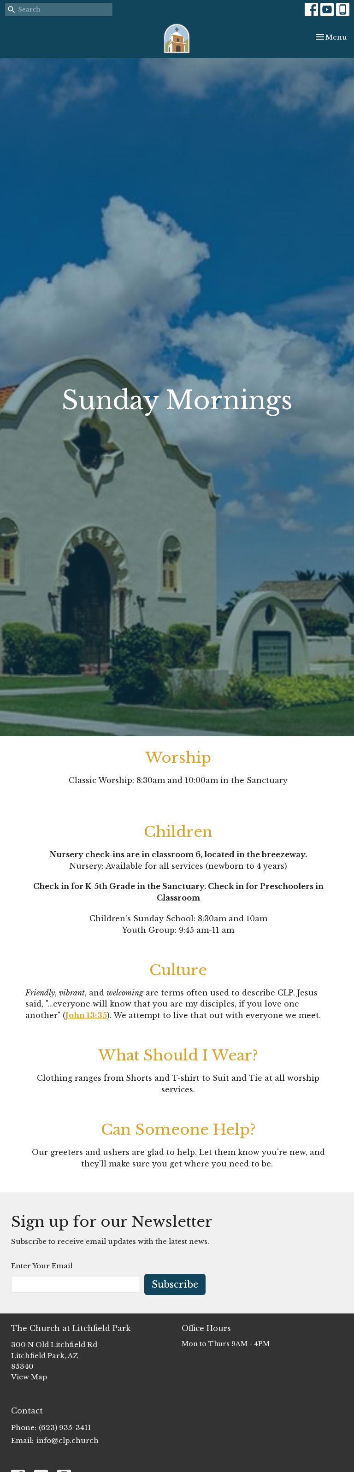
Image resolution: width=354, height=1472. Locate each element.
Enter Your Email (41, 1265)
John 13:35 (86, 1015)
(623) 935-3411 (65, 1427)
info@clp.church (67, 1440)
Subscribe (175, 1284)
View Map (29, 1376)
